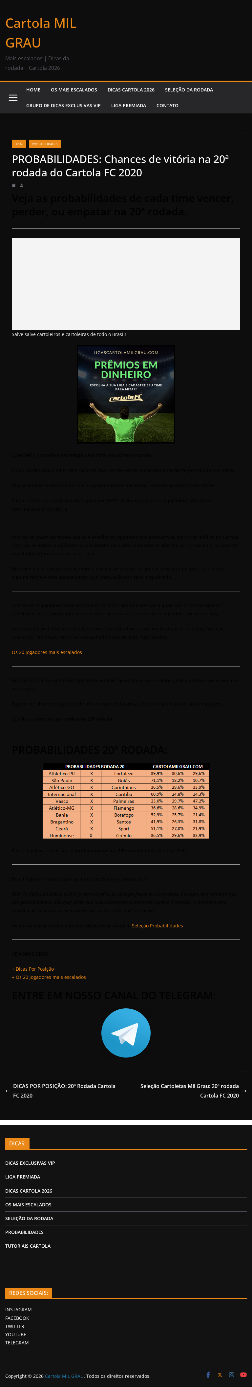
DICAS (18, 144)
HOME (33, 90)
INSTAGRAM (18, 1309)
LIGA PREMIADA (128, 105)
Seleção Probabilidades (157, 925)
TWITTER (14, 1326)
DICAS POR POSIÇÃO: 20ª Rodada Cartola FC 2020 (64, 1090)
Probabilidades (45, 144)
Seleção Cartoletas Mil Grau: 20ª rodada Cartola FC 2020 (189, 1090)
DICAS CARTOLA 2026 (131, 90)
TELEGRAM (17, 1342)
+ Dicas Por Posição (33, 969)
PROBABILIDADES (24, 1232)
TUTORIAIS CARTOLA (28, 1246)
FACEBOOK (17, 1318)
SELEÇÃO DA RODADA (189, 90)
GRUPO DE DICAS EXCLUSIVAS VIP (63, 105)
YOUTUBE (15, 1334)
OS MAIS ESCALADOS (74, 90)
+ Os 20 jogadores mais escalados (49, 977)
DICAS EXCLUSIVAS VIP (30, 1163)
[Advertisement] (126, 284)
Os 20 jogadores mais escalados (47, 652)
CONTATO (167, 105)
